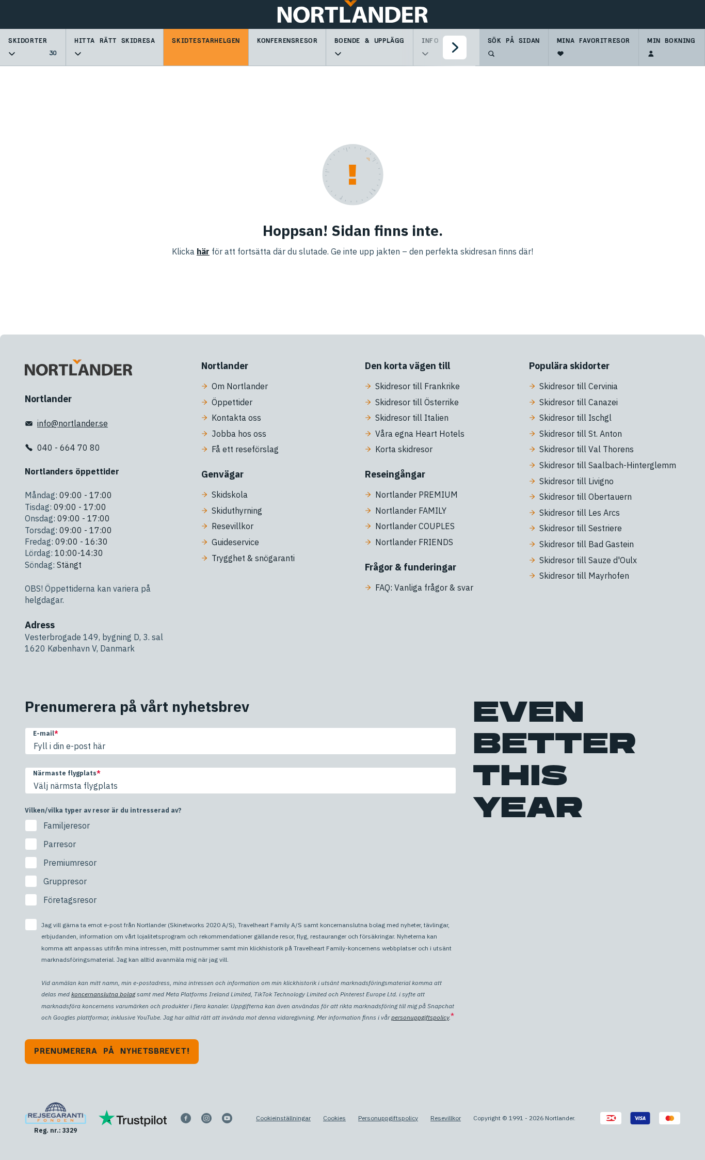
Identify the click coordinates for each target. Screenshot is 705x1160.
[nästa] (454, 47)
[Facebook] (186, 1118)
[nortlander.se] (78, 369)
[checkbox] (240, 862)
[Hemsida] (352, 14)
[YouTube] (227, 1118)
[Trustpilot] (133, 1118)
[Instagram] (206, 1118)
